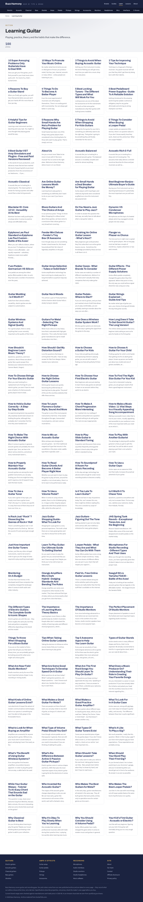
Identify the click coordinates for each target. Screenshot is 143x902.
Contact (110, 871)
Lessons (128, 4)
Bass (36, 10)
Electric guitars (10, 864)
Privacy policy (112, 878)
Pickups (68, 10)
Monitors (98, 10)
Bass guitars (9, 875)
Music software (78, 878)
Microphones (77, 864)
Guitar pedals (43, 868)
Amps (52, 10)
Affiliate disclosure (113, 875)
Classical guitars (10, 871)
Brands (106, 4)
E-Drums (136, 10)
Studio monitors (78, 871)
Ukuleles (8, 878)
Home (7, 16)
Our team (110, 868)
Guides (114, 4)
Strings (77, 10)
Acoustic (19, 10)
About (136, 4)
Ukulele (44, 10)
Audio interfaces (78, 868)
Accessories (87, 10)
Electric (9, 10)
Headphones (108, 10)
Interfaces (126, 10)
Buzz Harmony (24, 3)
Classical (28, 10)
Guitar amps (43, 864)
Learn (121, 4)
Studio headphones (80, 875)
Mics (118, 10)
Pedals (60, 10)
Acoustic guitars (10, 868)
